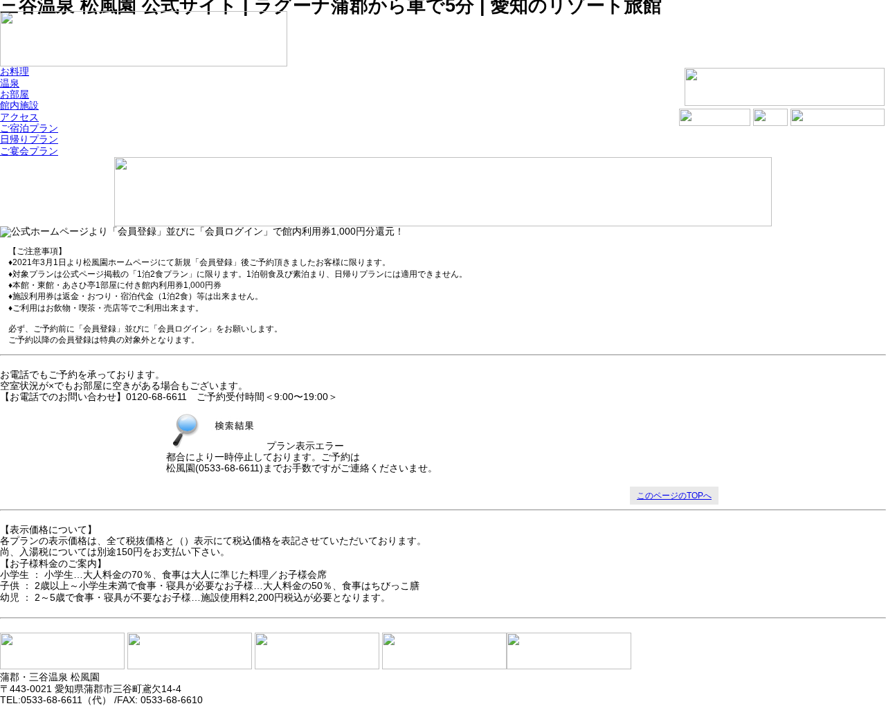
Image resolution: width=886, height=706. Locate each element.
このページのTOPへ (674, 495)
